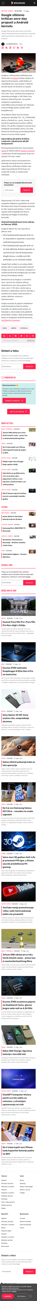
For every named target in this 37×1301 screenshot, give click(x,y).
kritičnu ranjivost (28, 151)
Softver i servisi (7, 11)
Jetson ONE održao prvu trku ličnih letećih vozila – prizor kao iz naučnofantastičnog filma (15, 435)
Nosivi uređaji (5, 513)
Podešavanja (21, 1296)
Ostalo (3, 550)
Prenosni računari (7, 1183)
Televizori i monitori (7, 524)
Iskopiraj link (30, 340)
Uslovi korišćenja (25, 1224)
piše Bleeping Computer (10, 320)
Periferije (4, 1199)
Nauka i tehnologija (7, 429)
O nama (22, 1218)
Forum (22, 1228)
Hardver (4, 1190)
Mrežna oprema (6, 1205)
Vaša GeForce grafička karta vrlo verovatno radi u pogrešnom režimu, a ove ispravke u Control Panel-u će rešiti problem (14, 479)
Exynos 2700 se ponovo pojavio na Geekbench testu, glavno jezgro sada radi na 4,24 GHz (19, 1005)
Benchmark (5, 1246)
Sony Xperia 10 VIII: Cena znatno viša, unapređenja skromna (16, 718)
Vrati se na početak (17, 412)
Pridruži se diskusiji (12, 401)
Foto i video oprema (8, 1202)
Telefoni (4, 1180)
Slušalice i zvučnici (7, 536)
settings (14, 1291)
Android (15, 78)
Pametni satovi (6, 1231)
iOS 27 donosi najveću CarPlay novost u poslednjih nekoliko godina (14, 496)
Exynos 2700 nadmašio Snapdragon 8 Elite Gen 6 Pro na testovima (18, 671)
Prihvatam (7, 1296)
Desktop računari (7, 1196)
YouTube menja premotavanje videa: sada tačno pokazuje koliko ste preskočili (18, 910)
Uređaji (3, 443)
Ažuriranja (24, 328)
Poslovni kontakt (25, 1221)
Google (4, 151)
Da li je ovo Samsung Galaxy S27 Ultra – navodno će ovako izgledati (18, 811)
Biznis (3, 664)
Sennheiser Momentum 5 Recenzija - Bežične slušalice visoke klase (14, 542)
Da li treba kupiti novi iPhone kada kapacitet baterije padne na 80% (14, 450)
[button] (3, 3)
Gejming (3, 853)
